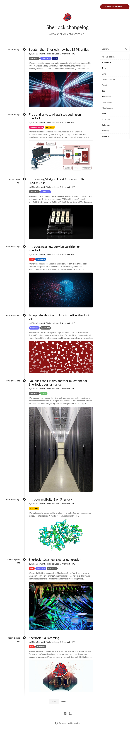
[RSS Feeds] (70, 713)
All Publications (108, 57)
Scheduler (106, 119)
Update (105, 136)
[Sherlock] (67, 17)
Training (105, 130)
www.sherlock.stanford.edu (67, 34)
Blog (104, 68)
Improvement (108, 102)
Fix (103, 91)
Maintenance (107, 108)
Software (106, 125)
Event (104, 85)
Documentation (108, 79)
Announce (106, 62)
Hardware (106, 96)
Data (104, 74)
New (104, 113)
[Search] (126, 49)
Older (63, 701)
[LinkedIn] (66, 713)
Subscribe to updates (115, 7)
